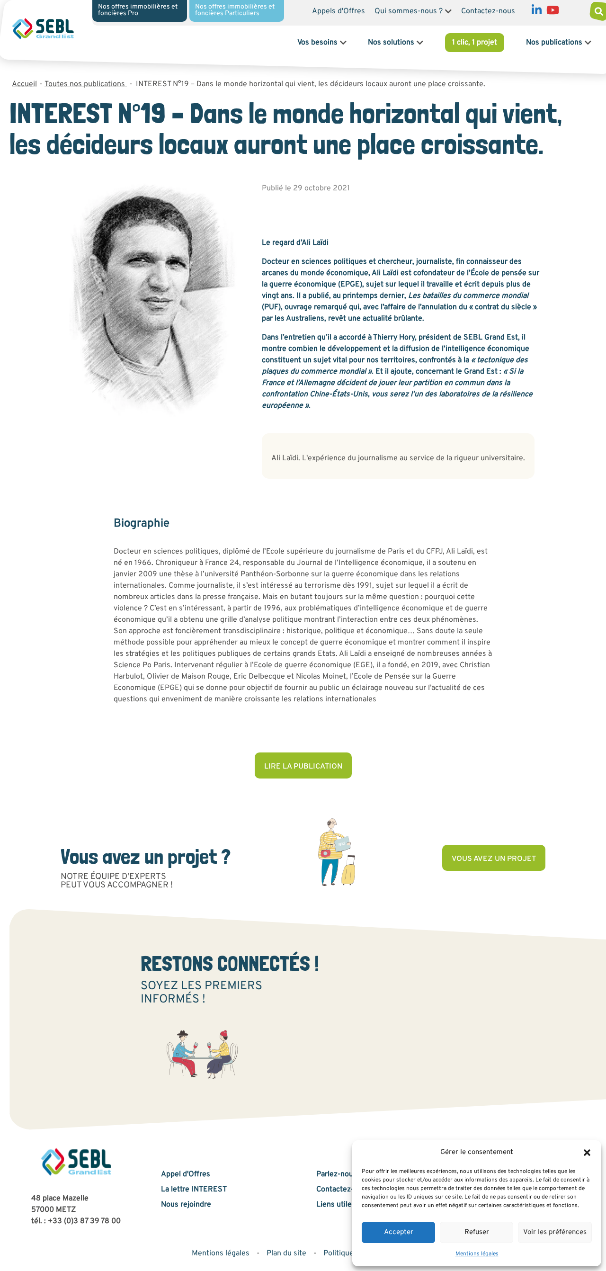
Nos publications (554, 42)
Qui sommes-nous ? (408, 11)
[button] (587, 1152)
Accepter (398, 1232)
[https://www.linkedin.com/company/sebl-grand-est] (537, 13)
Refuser (476, 1232)
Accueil (24, 84)
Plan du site (286, 1253)
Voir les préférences (555, 1232)
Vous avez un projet (494, 859)
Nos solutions (391, 42)
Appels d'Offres (338, 11)
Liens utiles (336, 1204)
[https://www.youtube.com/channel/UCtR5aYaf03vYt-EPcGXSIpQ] (552, 13)
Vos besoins (317, 42)
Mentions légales (477, 1254)
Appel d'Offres (185, 1174)
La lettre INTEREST (194, 1189)
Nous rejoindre (186, 1204)
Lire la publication (303, 766)
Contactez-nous (488, 11)
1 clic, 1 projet (474, 42)
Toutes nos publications (86, 84)
